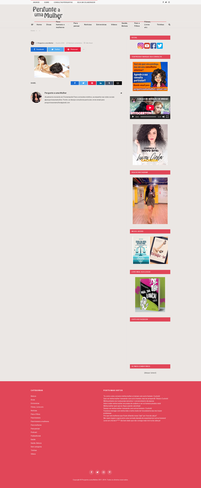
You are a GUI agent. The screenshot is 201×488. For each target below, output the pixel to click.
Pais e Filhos (137, 24)
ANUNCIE (36, 2)
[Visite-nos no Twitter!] (160, 48)
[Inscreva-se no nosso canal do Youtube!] (147, 48)
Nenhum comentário (75, 43)
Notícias (88, 25)
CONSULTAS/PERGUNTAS (63, 2)
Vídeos (114, 25)
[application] (150, 107)
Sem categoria (36, 447)
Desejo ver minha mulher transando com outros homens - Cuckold (127, 408)
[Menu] (32, 24)
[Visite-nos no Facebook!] (153, 48)
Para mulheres (36, 425)
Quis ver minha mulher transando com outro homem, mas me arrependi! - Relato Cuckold (135, 399)
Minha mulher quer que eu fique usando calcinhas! (121, 406)
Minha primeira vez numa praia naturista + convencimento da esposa (128, 401)
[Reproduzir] (133, 117)
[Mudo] (163, 117)
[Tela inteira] (167, 117)
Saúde (33, 439)
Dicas (48, 25)
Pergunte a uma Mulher (45, 43)
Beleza (33, 396)
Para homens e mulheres (60, 24)
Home (39, 25)
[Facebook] (22, 63)
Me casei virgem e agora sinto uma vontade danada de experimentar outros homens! (134, 418)
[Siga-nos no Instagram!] (141, 48)
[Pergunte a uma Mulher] (48, 12)
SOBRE (46, 2)
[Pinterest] (22, 81)
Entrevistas (101, 25)
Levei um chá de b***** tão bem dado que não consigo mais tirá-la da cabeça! (131, 421)
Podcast (34, 432)
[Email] (22, 87)
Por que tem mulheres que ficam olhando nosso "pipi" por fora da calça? (130, 416)
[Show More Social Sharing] (83, 49)
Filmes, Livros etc (147, 24)
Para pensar (77, 24)
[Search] (169, 24)
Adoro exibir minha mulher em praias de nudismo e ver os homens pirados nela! (132, 403)
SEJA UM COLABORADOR (86, 2)
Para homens (35, 418)
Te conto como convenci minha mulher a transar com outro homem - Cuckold (131, 396)
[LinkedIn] (22, 75)
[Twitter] (22, 69)
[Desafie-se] (159, 263)
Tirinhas (160, 25)
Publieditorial (36, 436)
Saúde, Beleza (125, 24)
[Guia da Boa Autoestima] (141, 263)
